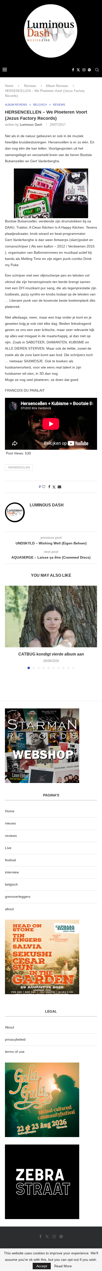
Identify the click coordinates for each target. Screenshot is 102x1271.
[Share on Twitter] (54, 487)
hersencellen (19, 467)
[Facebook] (73, 70)
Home (9, 86)
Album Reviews (57, 86)
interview (12, 872)
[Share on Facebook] (49, 487)
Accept (41, 1266)
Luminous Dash (31, 124)
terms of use (15, 1052)
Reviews (30, 86)
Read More (63, 1266)
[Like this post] (43, 487)
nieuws (10, 823)
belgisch (11, 884)
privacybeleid (15, 1039)
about (9, 909)
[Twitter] (78, 70)
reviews (11, 836)
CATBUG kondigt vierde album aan (51, 654)
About (9, 1027)
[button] (9, 627)
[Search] (97, 70)
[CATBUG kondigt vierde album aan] (51, 616)
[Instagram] (83, 70)
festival (10, 860)
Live (8, 848)
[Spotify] (89, 70)
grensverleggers (17, 897)
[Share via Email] (59, 487)
